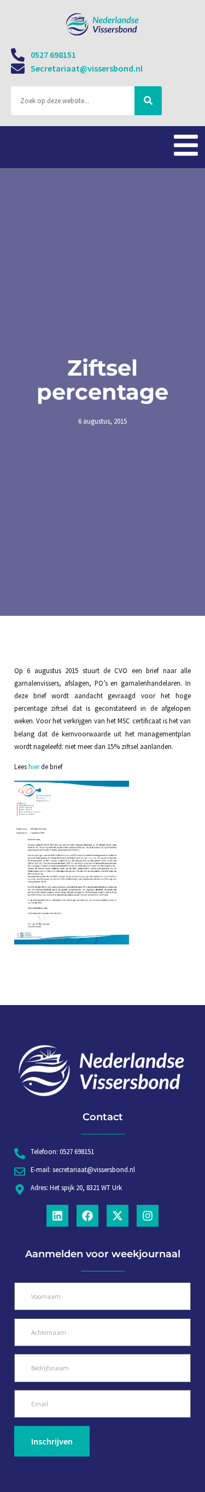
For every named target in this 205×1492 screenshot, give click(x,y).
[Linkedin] (57, 1216)
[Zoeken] (148, 100)
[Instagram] (148, 1216)
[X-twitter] (117, 1216)
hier (33, 766)
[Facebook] (87, 1216)
